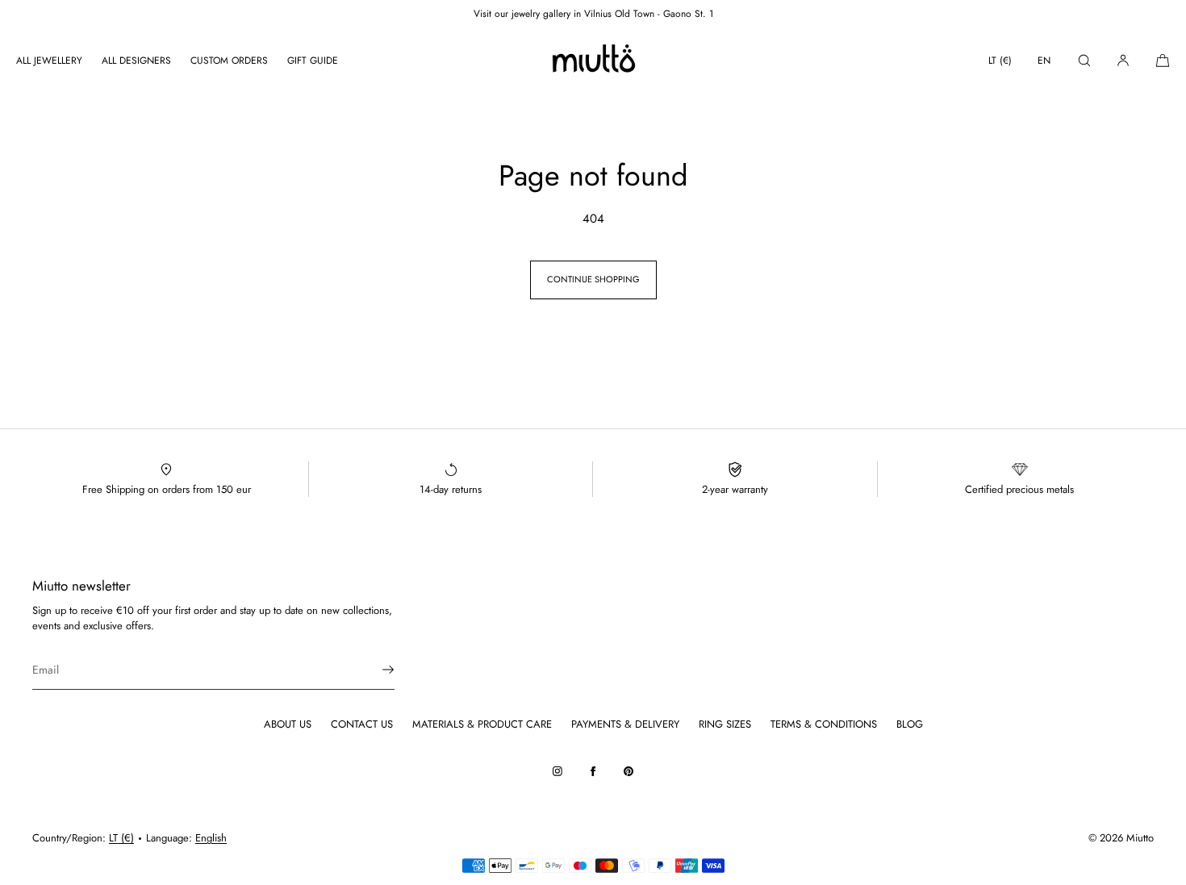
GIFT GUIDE (312, 60)
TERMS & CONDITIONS (823, 724)
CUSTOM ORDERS (229, 60)
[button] (1084, 60)
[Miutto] (593, 60)
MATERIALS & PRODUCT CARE (482, 724)
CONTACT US (362, 724)
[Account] (1123, 60)
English (211, 837)
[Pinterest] (628, 771)
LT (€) (1000, 60)
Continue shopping (593, 279)
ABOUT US (287, 724)
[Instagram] (557, 771)
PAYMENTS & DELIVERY (625, 724)
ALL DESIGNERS (136, 60)
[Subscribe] (374, 669)
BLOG (909, 724)
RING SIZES (725, 724)
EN (1044, 60)
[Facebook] (593, 771)
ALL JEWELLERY (49, 60)
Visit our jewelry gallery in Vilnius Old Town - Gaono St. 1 (593, 13)
